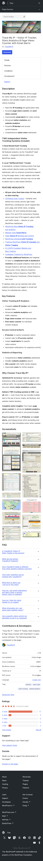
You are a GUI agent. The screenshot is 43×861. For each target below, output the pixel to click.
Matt (5, 816)
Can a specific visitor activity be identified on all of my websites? (14, 617)
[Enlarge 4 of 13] (18, 502)
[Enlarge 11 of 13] (38, 502)
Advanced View (8, 695)
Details (6, 60)
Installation (8, 71)
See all (38, 730)
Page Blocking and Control (19, 236)
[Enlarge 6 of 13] (18, 529)
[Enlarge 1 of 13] (18, 435)
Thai (8, 833)
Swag (26, 806)
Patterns (26, 788)
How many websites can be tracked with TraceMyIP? (13, 576)
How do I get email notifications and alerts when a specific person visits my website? (14, 592)
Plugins (25, 784)
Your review (6, 730)
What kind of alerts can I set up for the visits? (11, 584)
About (4, 777)
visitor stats (36, 684)
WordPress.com (9, 812)
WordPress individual (19, 239)
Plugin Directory (7, 9)
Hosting (5, 784)
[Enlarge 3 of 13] (18, 495)
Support (7, 82)
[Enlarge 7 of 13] (38, 435)
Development (9, 76)
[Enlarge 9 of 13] (38, 453)
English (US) (37, 680)
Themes (26, 780)
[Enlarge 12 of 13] (38, 517)
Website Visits (15, 233)
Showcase (27, 777)
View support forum (9, 745)
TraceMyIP (9, 47)
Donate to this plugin (10, 764)
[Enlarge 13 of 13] (38, 534)
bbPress (6, 820)
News (4, 780)
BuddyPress (7, 823)
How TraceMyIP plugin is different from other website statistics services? (17, 568)
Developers (6, 802)
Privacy (5, 788)
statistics (28, 684)
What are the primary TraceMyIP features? (10, 560)
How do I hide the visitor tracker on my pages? (11, 601)
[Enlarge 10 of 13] (38, 477)
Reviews (7, 65)
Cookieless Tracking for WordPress (18, 254)
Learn (4, 795)
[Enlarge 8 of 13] (38, 446)
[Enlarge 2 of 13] (18, 476)
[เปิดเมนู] (39, 3)
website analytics (34, 689)
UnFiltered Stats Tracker (14, 199)
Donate (26, 802)
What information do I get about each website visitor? (12, 609)
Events (25, 798)
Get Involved (28, 795)
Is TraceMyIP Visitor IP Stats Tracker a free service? (13, 552)
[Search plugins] (24, 17)
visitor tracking (23, 689)
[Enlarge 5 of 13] (18, 515)
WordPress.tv (8, 806)
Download (7, 52)
